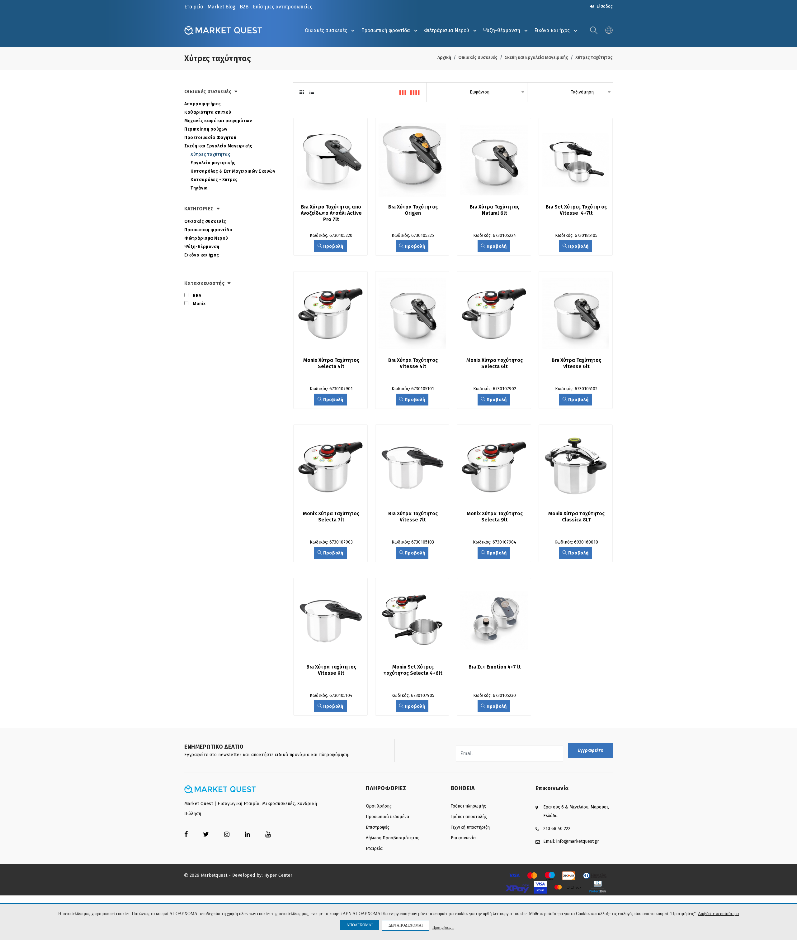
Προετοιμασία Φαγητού (210, 137)
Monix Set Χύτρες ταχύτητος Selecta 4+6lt (413, 670)
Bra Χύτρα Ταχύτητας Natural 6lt (495, 210)
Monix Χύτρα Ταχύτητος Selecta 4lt (332, 363)
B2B (244, 7)
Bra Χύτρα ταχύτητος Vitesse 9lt (331, 670)
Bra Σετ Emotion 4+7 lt (495, 667)
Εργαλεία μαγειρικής (213, 162)
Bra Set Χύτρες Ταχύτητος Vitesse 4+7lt (577, 210)
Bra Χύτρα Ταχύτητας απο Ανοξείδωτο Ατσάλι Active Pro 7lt (332, 213)
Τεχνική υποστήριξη (470, 827)
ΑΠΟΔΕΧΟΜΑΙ (360, 925)
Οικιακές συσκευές (326, 30)
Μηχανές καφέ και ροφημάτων (218, 120)
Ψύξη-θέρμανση (501, 30)
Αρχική (444, 57)
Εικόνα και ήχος (552, 30)
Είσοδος (604, 6)
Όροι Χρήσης (379, 806)
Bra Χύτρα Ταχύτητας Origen (413, 210)
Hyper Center (278, 875)
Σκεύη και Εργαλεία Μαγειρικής (536, 57)
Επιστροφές (377, 827)
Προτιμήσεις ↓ (443, 927)
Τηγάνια (199, 188)
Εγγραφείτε (590, 750)
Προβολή (332, 246)
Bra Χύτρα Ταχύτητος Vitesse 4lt (413, 363)
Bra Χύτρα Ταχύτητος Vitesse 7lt (413, 517)
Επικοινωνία (463, 838)
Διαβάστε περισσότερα (718, 913)
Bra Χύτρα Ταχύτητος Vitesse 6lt (577, 363)
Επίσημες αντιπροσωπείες (282, 7)
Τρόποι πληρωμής (468, 806)
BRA (197, 295)
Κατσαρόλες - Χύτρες (214, 179)
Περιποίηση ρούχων (206, 129)
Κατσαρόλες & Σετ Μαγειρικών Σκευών (233, 171)
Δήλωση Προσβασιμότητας (392, 838)
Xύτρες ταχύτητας (594, 57)
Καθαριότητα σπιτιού (207, 112)
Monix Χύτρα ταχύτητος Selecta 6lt (495, 363)
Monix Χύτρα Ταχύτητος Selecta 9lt (495, 517)
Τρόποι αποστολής (469, 816)
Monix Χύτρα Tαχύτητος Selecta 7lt (332, 517)
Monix (199, 303)
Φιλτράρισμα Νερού (446, 30)
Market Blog (221, 7)
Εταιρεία (193, 7)
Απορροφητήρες (202, 104)
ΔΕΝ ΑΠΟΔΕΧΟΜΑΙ (406, 925)
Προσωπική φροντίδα (385, 30)
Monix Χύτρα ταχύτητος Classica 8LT (577, 517)
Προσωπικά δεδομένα (387, 816)
